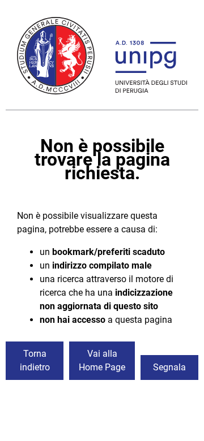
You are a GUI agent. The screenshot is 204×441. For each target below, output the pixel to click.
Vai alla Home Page (102, 360)
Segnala (169, 367)
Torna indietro (35, 360)
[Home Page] (102, 57)
